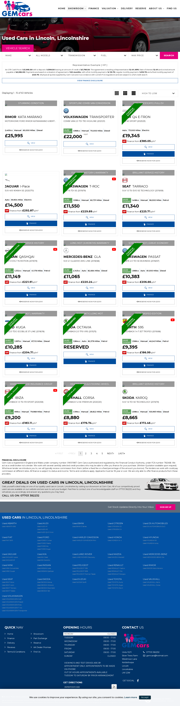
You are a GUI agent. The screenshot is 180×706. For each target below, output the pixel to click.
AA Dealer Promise (42, 647)
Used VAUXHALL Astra (151, 582)
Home (61, 8)
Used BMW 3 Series (79, 526)
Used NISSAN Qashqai (45, 571)
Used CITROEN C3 (114, 526)
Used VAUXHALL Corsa (151, 585)
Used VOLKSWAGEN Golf (11, 599)
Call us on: (20, 495)
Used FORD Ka (42, 546)
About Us (155, 8)
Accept (145, 697)
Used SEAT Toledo (8, 591)
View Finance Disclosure (90, 81)
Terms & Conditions (16, 652)
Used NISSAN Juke (44, 568)
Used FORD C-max (44, 540)
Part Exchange (40, 638)
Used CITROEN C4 (115, 529)
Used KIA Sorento (43, 560)
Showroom (76, 8)
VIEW (32, 143)
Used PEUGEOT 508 (80, 571)
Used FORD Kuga (43, 549)
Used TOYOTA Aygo (115, 585)
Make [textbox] (8, 55)
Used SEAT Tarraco (9, 588)
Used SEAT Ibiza (8, 582)
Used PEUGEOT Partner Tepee (83, 574)
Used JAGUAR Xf (8, 560)
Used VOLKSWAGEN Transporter (14, 611)
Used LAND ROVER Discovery (83, 557)
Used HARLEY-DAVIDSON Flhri (84, 540)
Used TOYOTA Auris (115, 582)
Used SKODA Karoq (44, 582)
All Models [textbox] (43, 55)
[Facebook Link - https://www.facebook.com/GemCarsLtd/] (138, 681)
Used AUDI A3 (42, 529)
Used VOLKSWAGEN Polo (12, 605)
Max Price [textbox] (138, 55)
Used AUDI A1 (42, 526)
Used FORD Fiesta (44, 543)
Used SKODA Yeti (43, 591)
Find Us (172, 8)
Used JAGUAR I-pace (10, 557)
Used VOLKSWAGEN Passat (12, 602)
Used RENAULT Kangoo (116, 574)
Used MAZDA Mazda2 (116, 557)
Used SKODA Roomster (46, 588)
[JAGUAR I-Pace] (31, 174)
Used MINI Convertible (10, 568)
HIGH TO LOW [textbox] (149, 93)
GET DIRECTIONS (72, 682)
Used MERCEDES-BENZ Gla (153, 557)
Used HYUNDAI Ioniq (150, 543)
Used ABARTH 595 (9, 526)
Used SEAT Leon (8, 585)
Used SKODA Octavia (45, 585)
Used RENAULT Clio (115, 571)
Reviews (11, 647)
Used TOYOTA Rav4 (115, 588)
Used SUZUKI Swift (79, 582)
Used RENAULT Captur (116, 568)
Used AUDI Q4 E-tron (45, 532)
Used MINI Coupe (8, 571)
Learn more (130, 697)
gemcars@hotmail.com (157, 655)
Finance (94, 8)
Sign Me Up (165, 507)
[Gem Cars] (17, 8)
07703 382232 (125, 489)
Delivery (127, 8)
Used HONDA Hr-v (115, 540)
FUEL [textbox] (104, 55)
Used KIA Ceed (42, 557)
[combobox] (17, 55)
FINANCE (150, 154)
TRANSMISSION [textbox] (76, 55)
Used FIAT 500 (7, 540)
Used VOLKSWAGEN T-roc (12, 608)
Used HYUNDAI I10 (150, 540)
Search (169, 55)
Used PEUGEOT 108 (80, 568)
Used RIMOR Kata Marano (153, 568)
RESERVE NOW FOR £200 (32, 150)
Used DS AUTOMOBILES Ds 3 (154, 526)
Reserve (140, 8)
